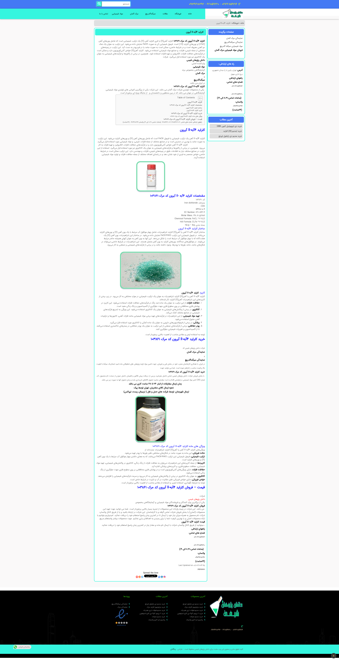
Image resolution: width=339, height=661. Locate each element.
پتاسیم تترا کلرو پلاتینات (194, 620)
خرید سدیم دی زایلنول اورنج (230, 136)
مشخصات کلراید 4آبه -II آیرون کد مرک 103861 (186, 105)
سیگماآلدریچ (150, 13)
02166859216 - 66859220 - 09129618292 (227, 629)
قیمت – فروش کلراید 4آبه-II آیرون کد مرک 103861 (183, 119)
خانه (190, 13)
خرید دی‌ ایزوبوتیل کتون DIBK (229, 126)
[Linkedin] (162, 577)
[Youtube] (137, 577)
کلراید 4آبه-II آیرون (195, 102)
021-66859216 (237, 86)
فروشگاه (178, 13)
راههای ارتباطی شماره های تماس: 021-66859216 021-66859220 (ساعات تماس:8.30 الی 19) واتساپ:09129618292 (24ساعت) (162, 122)
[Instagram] (164, 577)
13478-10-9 (200, 209)
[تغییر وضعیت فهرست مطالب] (199, 98)
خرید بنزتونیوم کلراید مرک (194, 607)
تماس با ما (103, 13)
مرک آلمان (134, 13)
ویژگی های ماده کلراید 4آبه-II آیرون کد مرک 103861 (186, 116)
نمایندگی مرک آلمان (234, 38)
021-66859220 (237, 94)
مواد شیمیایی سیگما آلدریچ (231, 46)
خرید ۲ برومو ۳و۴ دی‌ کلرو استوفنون (190, 613)
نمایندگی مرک (122, 607)
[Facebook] (159, 577)
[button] (333, 655)
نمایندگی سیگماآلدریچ (233, 42)
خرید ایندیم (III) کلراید (232, 131)
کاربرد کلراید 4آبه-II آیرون (194, 110)
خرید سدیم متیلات (196, 616)
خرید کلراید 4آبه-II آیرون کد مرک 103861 (186, 113)
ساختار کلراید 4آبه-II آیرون (194, 108)
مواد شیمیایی (117, 13)
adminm (201, 569)
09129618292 (237, 106)
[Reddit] (140, 577)
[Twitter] (142, 577)
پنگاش (173, 649)
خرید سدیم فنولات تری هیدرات (192, 610)
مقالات (165, 13)
